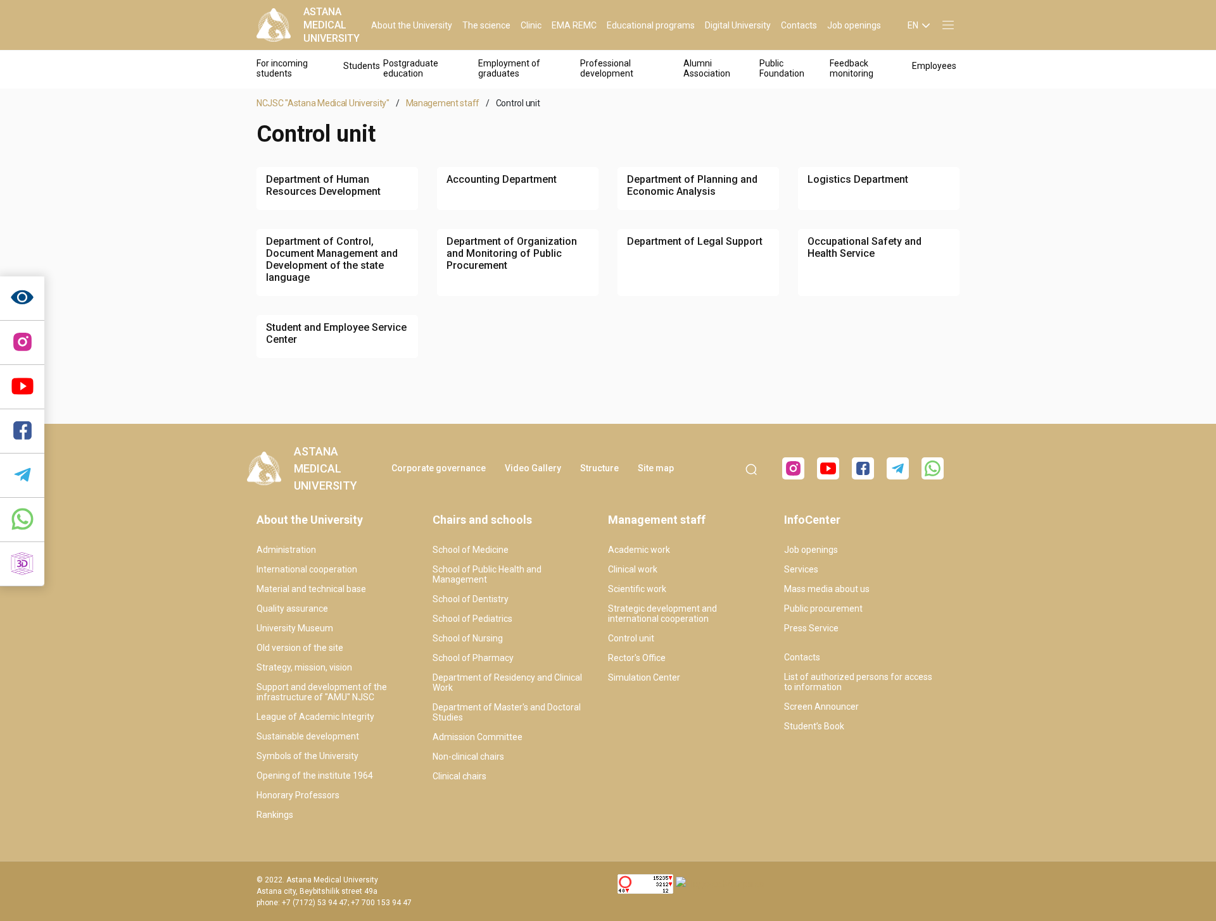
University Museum (294, 628)
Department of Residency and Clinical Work (507, 682)
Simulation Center (644, 677)
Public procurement (823, 608)
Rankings (274, 815)
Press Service (811, 628)
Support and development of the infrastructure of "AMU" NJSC (321, 692)
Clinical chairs (459, 776)
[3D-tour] (22, 564)
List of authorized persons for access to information (858, 682)
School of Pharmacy (473, 658)
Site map (656, 468)
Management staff (443, 103)
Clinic (531, 25)
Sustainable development (307, 736)
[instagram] (22, 343)
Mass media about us (827, 589)
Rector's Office (637, 658)
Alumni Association (706, 68)
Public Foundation (781, 68)
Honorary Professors (297, 795)
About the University (411, 25)
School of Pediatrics (472, 619)
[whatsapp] (22, 520)
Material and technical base (311, 589)
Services (801, 569)
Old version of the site (299, 648)
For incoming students (282, 68)
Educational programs (651, 25)
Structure (599, 468)
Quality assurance (292, 608)
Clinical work (632, 569)
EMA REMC (574, 25)
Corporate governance (438, 468)
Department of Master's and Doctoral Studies (507, 712)
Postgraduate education (410, 68)
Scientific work (637, 589)
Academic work (639, 550)
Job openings (854, 25)
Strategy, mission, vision (304, 667)
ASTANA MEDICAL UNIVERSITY (331, 25)
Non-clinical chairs (468, 756)
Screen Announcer (821, 707)
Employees (934, 66)
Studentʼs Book (814, 726)
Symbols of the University (307, 756)
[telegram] (22, 476)
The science (486, 25)
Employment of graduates (509, 68)
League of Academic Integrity (315, 717)
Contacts (799, 25)
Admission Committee (477, 737)
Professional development (606, 68)
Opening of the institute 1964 (314, 775)
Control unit (631, 638)
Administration (286, 550)
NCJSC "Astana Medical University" (323, 103)
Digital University (738, 25)
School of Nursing (468, 638)
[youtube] (828, 468)
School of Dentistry (471, 599)
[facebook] (863, 468)
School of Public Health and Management (487, 574)
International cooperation (306, 569)
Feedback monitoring (851, 68)
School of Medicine (471, 550)
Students (361, 66)
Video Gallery (533, 468)
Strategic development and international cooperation (662, 613)
